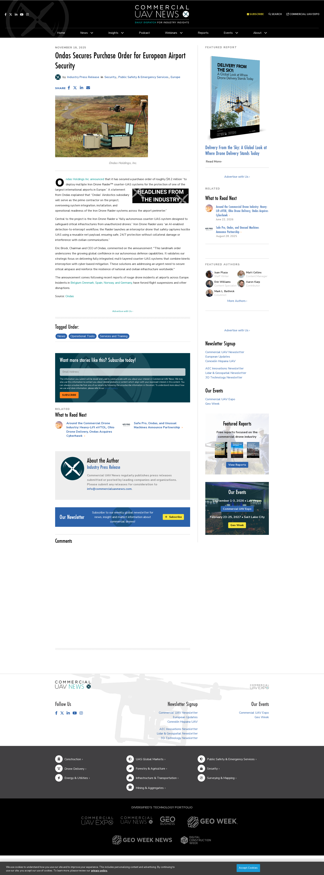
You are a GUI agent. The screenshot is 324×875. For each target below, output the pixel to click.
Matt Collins (254, 272)
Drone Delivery (74, 769)
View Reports (237, 465)
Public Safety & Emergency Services (143, 77)
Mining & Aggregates (150, 788)
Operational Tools (82, 336)
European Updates (217, 357)
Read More (213, 161)
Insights (113, 33)
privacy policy (111, 388)
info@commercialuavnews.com (109, 489)
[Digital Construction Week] (196, 840)
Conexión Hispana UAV (220, 361)
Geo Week (212, 404)
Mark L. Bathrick (224, 291)
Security (110, 77)
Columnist (220, 295)
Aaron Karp (253, 282)
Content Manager (256, 276)
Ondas (69, 296)
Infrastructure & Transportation (156, 778)
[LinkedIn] (16, 14)
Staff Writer (221, 276)
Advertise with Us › (122, 311)
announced (97, 179)
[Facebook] (6, 14)
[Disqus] (122, 594)
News (84, 33)
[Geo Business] (167, 822)
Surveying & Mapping (221, 778)
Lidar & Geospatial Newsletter (225, 373)
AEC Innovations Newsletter (224, 368)
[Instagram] (27, 14)
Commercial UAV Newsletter (224, 352)
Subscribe (69, 395)
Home (61, 33)
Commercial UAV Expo (304, 14)
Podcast (144, 33)
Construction (72, 759)
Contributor (253, 285)
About (257, 33)
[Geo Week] (213, 822)
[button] (69, 88)
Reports (203, 33)
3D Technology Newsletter (223, 377)
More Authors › (237, 301)
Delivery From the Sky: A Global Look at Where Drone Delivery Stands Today (236, 150)
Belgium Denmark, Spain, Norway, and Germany (101, 283)
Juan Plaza (221, 272)
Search (276, 14)
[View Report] (221, 450)
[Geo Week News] (142, 840)
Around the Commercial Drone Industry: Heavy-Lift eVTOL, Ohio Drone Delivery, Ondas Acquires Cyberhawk (90, 429)
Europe (175, 77)
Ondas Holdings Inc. (77, 179)
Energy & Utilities (76, 778)
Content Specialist (225, 285)
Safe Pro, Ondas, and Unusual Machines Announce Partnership (157, 425)
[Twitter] (10, 14)
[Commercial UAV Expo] (259, 687)
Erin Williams (222, 282)
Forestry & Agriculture (150, 769)
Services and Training (114, 336)
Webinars (171, 33)
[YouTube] (21, 14)
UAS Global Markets (150, 759)
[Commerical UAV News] (73, 684)
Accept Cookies (248, 868)
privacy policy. (99, 871)
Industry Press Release (82, 77)
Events (228, 33)
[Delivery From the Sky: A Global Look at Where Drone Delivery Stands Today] (237, 97)
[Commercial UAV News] (137, 822)
